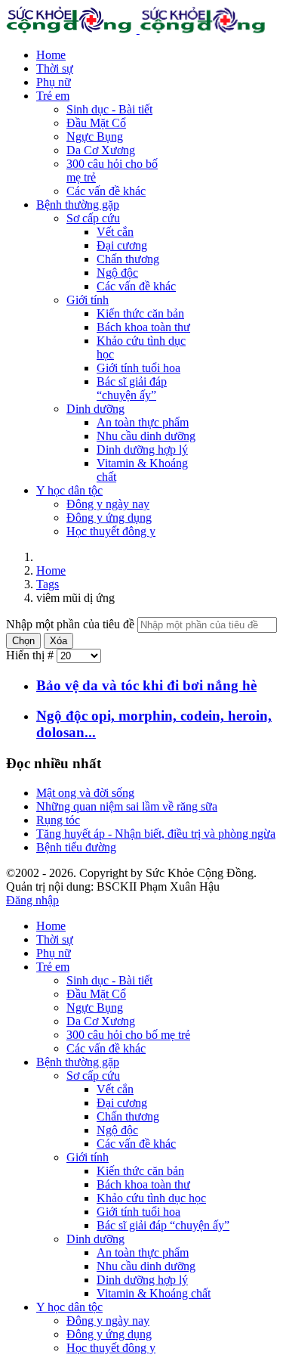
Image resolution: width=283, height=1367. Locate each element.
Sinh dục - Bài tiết (109, 109)
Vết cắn (115, 231)
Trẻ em (52, 95)
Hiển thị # (31, 655)
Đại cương (122, 245)
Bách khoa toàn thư (143, 327)
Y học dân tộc (69, 490)
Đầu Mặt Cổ (96, 122)
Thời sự (54, 68)
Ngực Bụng (94, 136)
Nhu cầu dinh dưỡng (146, 435)
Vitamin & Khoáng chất (154, 1293)
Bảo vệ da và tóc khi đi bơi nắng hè (146, 685)
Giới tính (87, 299)
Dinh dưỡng (95, 408)
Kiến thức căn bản (140, 313)
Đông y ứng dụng (109, 517)
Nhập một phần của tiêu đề (71, 624)
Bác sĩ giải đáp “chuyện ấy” (132, 388)
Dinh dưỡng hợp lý (142, 449)
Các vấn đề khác (106, 190)
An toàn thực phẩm (143, 422)
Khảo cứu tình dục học (151, 1198)
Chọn (23, 640)
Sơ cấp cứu (93, 218)
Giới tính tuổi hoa (138, 367)
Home (51, 54)
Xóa (58, 640)
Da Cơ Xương (100, 150)
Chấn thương (128, 259)
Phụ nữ (53, 82)
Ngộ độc (117, 272)
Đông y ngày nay (107, 504)
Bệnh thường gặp (77, 204)
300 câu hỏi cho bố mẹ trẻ (128, 1034)
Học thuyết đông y (110, 531)
